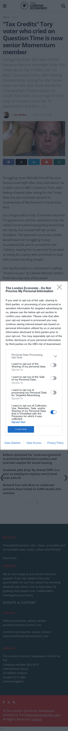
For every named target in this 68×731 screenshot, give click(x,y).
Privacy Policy (55, 442)
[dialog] (34, 365)
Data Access (34, 442)
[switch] (53, 365)
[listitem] (34, 356)
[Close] (60, 288)
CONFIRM (21, 429)
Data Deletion (13, 442)
